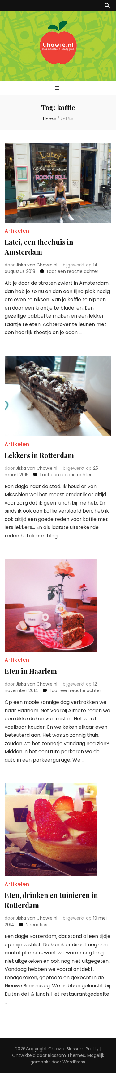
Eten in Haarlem (31, 671)
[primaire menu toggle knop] (58, 88)
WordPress (73, 1062)
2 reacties (36, 924)
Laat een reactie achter (72, 271)
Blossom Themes (66, 1055)
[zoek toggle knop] (107, 6)
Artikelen (17, 230)
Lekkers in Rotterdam (39, 455)
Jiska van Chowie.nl (36, 265)
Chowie (56, 1049)
